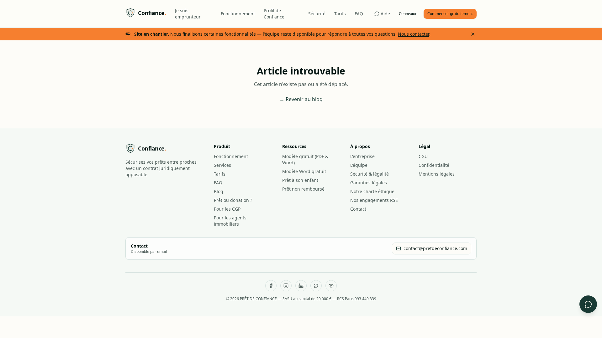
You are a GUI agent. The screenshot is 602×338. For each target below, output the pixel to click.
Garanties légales (368, 183)
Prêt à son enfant (300, 180)
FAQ (359, 14)
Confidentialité (434, 165)
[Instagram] (286, 285)
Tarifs (340, 14)
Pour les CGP (227, 209)
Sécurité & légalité (369, 174)
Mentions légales (437, 174)
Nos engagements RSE (374, 200)
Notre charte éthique (372, 191)
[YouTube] (331, 285)
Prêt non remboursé (303, 189)
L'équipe (358, 165)
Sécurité (316, 14)
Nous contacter (413, 34)
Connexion (408, 13)
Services (222, 165)
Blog (218, 191)
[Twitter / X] (316, 285)
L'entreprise (362, 156)
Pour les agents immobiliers (230, 221)
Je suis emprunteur (188, 14)
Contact (358, 209)
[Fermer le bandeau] (473, 34)
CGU (423, 156)
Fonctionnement (238, 14)
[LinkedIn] (301, 285)
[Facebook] (271, 285)
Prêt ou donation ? (233, 200)
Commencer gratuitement (450, 13)
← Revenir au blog (301, 99)
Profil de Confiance (274, 14)
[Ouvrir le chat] (588, 304)
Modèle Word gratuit (304, 171)
